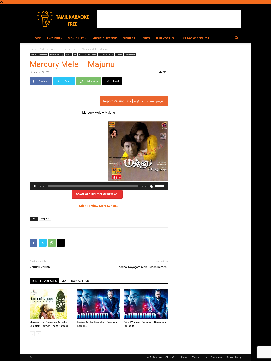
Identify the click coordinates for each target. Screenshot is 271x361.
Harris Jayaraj (70, 49)
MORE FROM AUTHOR (75, 280)
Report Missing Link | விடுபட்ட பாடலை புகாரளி (133, 101)
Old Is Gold (171, 357)
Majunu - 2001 (106, 54)
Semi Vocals (164, 38)
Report (184, 357)
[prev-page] (32, 333)
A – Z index (54, 38)
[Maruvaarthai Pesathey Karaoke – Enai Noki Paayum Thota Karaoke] (51, 304)
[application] (99, 186)
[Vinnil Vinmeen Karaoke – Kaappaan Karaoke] (146, 304)
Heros (145, 38)
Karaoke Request (196, 38)
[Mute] (151, 186)
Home (36, 38)
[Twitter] (43, 243)
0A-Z (68, 54)
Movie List (76, 38)
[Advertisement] (169, 19)
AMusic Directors (49, 49)
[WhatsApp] (52, 243)
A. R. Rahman (154, 357)
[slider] (160, 185)
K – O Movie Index (87, 54)
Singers (129, 38)
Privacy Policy (234, 357)
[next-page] (38, 333)
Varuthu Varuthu (40, 267)
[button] (236, 38)
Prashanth (130, 54)
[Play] (35, 186)
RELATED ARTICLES (44, 280)
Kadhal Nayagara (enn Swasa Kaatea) (143, 267)
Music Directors (105, 38)
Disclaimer (217, 357)
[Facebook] (33, 243)
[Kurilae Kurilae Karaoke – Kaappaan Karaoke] (98, 304)
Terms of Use (199, 357)
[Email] (61, 243)
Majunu (45, 218)
